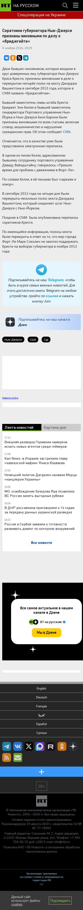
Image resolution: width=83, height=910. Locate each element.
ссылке (52, 295)
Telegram (55, 279)
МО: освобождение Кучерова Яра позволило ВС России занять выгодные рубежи (39, 493)
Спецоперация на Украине (41, 14)
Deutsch (41, 697)
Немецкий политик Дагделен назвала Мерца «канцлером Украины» (40, 476)
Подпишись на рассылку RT (17, 757)
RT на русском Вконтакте (17, 746)
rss (6, 757)
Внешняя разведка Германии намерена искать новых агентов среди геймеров (35, 444)
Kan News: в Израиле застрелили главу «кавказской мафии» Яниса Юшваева (36, 460)
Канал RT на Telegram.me (6, 746)
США (33, 339)
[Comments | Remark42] (41, 372)
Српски (42, 733)
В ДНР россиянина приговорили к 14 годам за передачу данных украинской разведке (39, 509)
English (41, 688)
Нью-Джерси (13, 339)
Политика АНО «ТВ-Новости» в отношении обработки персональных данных (41, 849)
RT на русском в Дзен (73, 746)
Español (41, 724)
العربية (41, 715)
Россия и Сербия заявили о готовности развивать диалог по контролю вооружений (39, 526)
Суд (46, 339)
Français (41, 706)
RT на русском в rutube (50, 746)
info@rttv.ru (62, 842)
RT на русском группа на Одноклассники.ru (62, 746)
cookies (17, 904)
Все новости (41, 542)
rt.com (40, 819)
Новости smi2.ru (10, 397)
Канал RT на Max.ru (39, 746)
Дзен (22, 324)
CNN (66, 131)
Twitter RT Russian (28, 746)
